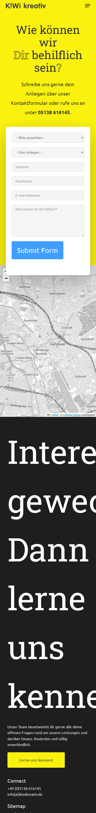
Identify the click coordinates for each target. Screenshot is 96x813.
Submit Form (37, 250)
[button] (87, 5)
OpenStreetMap (72, 415)
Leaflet (54, 415)
